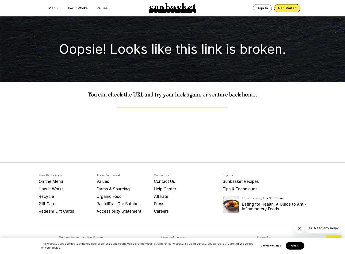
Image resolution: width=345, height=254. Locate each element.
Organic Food (109, 196)
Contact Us (164, 181)
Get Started (287, 8)
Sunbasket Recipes (241, 181)
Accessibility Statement (118, 211)
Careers (161, 211)
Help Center (165, 189)
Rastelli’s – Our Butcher (118, 203)
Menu (53, 8)
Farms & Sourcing (113, 189)
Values (102, 8)
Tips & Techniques (240, 189)
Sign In (262, 8)
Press (159, 203)
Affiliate (161, 196)
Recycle (46, 196)
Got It (295, 245)
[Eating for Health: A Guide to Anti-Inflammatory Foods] (231, 206)
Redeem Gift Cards (56, 211)
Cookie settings (271, 245)
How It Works (77, 8)
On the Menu (51, 181)
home (249, 94)
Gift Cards (48, 203)
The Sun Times (273, 198)
